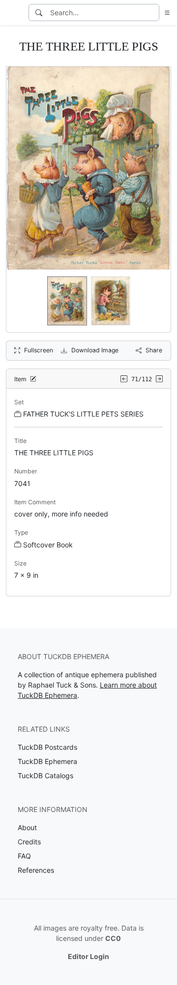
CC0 (113, 938)
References (36, 870)
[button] (165, 12)
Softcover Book (48, 545)
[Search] (39, 12)
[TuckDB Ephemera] (13, 12)
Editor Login (88, 956)
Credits (29, 841)
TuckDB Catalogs (45, 775)
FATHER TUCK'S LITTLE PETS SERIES (83, 414)
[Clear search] (152, 12)
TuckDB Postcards (47, 747)
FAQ (24, 856)
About (27, 827)
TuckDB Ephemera (47, 761)
